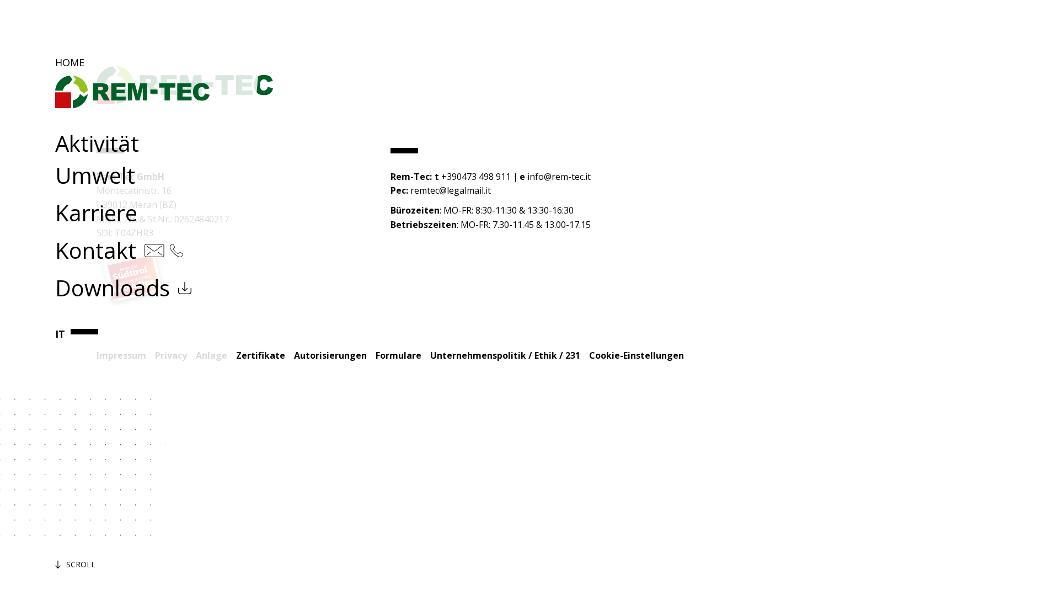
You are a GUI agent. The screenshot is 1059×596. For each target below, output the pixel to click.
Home (69, 62)
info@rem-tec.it (559, 177)
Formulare (398, 355)
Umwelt (95, 175)
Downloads (112, 288)
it (60, 334)
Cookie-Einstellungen (636, 355)
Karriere (96, 213)
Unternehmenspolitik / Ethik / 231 (505, 355)
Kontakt (95, 250)
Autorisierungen (330, 355)
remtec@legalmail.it (450, 190)
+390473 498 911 (476, 177)
